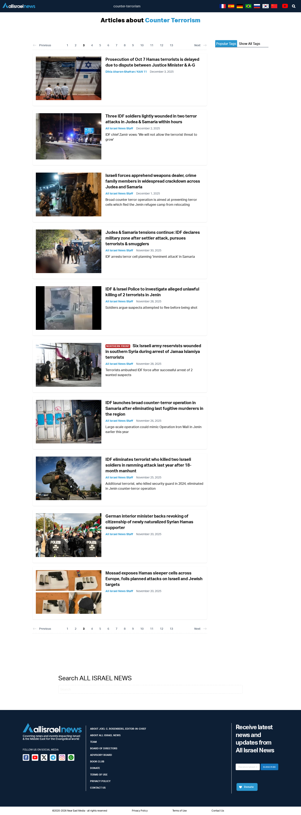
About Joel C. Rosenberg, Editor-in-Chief (118, 728)
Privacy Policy (100, 781)
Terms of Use (99, 774)
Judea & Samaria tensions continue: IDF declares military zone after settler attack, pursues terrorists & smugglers (152, 238)
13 (171, 45)
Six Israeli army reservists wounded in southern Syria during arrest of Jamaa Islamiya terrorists (153, 351)
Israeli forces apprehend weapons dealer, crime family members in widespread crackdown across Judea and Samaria (152, 181)
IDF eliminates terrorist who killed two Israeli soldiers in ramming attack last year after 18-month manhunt (148, 465)
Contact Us (98, 787)
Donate (95, 768)
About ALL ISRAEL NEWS (105, 735)
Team (93, 741)
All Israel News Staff (119, 128)
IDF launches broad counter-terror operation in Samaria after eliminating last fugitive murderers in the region (154, 408)
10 (142, 45)
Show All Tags (249, 44)
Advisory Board (101, 754)
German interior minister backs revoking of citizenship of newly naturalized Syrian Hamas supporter (149, 521)
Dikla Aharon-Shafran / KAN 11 (126, 71)
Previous (45, 45)
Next (197, 45)
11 (151, 45)
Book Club (97, 761)
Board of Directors (103, 748)
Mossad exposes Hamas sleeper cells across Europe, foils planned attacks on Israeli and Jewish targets (154, 578)
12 (161, 45)
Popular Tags (226, 44)
